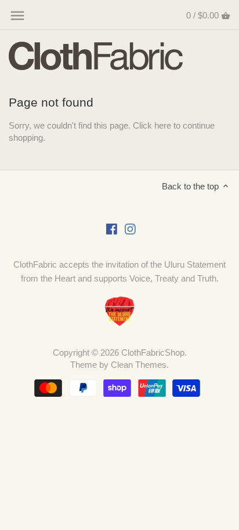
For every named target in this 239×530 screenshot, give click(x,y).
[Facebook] (111, 228)
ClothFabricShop (152, 352)
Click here (152, 125)
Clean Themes (138, 365)
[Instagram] (130, 228)
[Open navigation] (17, 15)
